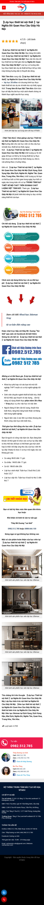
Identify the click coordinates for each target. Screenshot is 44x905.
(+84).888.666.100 (23, 771)
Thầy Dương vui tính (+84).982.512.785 (19, 832)
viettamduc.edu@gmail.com (16, 843)
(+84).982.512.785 (23, 758)
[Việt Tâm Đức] (22, 8)
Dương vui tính (14, 836)
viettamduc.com (7, 845)
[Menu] (4, 8)
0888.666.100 (30, 529)
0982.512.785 (13, 529)
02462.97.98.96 (31, 829)
